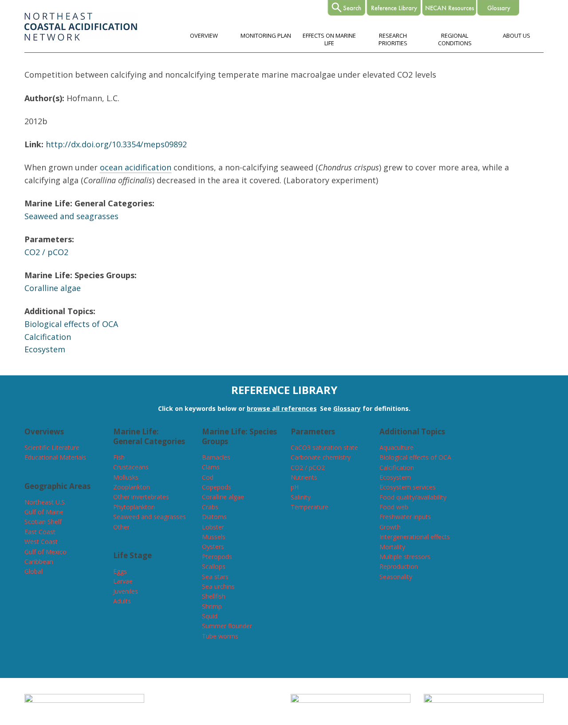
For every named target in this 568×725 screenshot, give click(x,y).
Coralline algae (52, 288)
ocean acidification (135, 167)
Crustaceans (131, 467)
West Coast (41, 541)
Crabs (210, 507)
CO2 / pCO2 (46, 252)
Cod (207, 477)
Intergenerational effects (414, 536)
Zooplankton (131, 487)
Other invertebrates (141, 497)
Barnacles (216, 457)
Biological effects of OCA (71, 324)
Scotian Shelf (43, 521)
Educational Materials (55, 457)
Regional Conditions (455, 39)
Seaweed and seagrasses (71, 216)
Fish (119, 457)
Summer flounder (227, 626)
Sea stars (215, 576)
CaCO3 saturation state (324, 447)
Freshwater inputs (405, 516)
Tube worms (220, 636)
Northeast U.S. (45, 502)
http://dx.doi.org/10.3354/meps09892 (116, 144)
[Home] (81, 38)
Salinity (301, 497)
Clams (211, 467)
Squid (209, 616)
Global (33, 571)
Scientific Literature (51, 447)
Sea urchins (218, 586)
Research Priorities (393, 39)
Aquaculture (396, 447)
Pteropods (217, 556)
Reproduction (398, 566)
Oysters (213, 546)
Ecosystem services (407, 487)
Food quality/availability (412, 497)
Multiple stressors (404, 556)
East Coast (39, 532)
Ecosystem (44, 349)
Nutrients (304, 477)
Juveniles (125, 591)
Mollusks (125, 477)
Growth (390, 527)
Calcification (47, 336)
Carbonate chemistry (321, 457)
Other (121, 527)
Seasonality (395, 576)
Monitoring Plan (266, 35)
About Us (516, 35)
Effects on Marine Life (329, 39)
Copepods (216, 487)
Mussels (213, 536)
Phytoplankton (134, 507)
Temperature (309, 507)
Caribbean (38, 561)
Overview (204, 35)
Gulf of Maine (43, 512)
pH (295, 487)
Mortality (392, 547)
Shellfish (213, 596)
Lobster (213, 527)
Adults (122, 601)
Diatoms (214, 516)
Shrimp (212, 606)
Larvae (123, 581)
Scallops (213, 566)
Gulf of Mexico (45, 552)
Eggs (120, 571)
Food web (393, 507)
